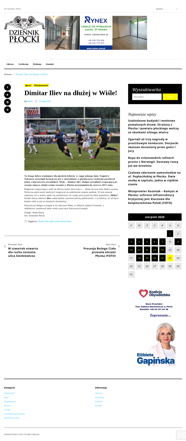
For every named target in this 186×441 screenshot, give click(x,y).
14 (162, 249)
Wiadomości (41, 85)
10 (131, 249)
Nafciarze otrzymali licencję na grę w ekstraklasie (50, 179)
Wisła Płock (65, 221)
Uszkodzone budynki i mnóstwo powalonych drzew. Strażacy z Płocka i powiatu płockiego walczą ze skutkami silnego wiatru (153, 126)
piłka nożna (55, 221)
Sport (28, 85)
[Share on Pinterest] (7, 109)
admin (30, 101)
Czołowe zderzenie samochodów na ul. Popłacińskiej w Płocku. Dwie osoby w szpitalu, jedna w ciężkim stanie (154, 178)
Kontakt (50, 64)
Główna (10, 64)
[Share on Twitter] (7, 94)
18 (139, 258)
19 (147, 258)
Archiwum (23, 64)
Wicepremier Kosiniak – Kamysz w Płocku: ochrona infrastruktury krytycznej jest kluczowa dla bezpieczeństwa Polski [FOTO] (153, 197)
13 (154, 249)
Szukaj (170, 97)
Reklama (37, 64)
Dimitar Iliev (43, 221)
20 (154, 258)
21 (162, 258)
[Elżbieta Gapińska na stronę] (155, 365)
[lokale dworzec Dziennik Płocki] (96, 17)
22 (170, 258)
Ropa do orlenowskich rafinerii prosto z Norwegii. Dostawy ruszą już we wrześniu (153, 161)
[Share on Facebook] (7, 87)
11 (139, 249)
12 (147, 249)
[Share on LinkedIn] (7, 102)
